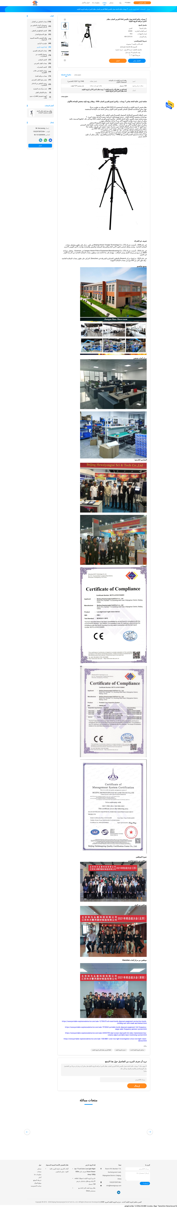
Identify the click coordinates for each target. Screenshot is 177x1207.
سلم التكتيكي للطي (43, 92)
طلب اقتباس (142, 3)
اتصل (40, 145)
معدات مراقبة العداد (43, 76)
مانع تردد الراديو (44, 43)
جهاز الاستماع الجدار (43, 34)
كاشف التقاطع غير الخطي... (41, 30)
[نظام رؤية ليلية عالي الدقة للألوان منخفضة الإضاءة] (31, 113)
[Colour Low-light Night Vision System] (87, 35)
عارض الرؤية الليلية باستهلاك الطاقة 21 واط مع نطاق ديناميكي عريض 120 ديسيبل (84, 1181)
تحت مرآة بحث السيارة (42, 89)
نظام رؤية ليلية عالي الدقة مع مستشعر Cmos (86, 1189)
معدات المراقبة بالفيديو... (41, 51)
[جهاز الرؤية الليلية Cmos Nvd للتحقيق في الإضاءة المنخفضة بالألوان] (104, 1124)
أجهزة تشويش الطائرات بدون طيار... (40, 97)
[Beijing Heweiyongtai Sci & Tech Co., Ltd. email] (50, 140)
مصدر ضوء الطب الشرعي (41, 80)
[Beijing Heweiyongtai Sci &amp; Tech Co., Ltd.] (35, 3)
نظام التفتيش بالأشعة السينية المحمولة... (40, 38)
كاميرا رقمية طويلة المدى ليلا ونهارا (134, 1142)
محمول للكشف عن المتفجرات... (43, 55)
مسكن (39, 1169)
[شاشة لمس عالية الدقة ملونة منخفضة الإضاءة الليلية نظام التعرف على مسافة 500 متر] (73, 1124)
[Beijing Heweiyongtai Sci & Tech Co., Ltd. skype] (40, 140)
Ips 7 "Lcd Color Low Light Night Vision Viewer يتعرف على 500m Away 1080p (84, 1171)
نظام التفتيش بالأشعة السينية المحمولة (57, 1165)
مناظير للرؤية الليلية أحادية (137, 1050)
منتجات (39, 1171)
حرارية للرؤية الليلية (121, 1050)
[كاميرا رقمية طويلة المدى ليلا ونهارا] (135, 1124)
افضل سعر (137, 61)
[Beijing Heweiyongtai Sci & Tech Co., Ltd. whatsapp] (45, 140)
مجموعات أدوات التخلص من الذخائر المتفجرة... (40, 26)
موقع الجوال (37, 1183)
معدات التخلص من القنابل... (41, 21)
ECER (102, 1202)
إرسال (137, 1086)
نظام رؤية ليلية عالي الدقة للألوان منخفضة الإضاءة (44, 112)
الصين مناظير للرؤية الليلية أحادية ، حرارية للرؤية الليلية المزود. (123, 1202)
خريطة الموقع (37, 1180)
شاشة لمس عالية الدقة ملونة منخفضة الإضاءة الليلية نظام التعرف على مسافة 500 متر (73, 1144)
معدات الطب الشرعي (42, 63)
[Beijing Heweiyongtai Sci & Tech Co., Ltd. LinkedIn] (118, 1192)
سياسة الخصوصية (36, 1186)
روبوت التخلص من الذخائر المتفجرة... (41, 84)
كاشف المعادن (44, 60)
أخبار (40, 1177)
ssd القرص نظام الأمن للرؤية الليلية (101, 1050)
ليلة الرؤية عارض (44, 47)
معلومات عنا (37, 1174)
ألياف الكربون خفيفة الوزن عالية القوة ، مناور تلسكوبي (59, 1170)
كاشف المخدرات (44, 67)
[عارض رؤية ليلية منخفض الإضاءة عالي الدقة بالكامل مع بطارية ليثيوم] (42, 1124)
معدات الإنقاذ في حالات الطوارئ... (42, 71)
